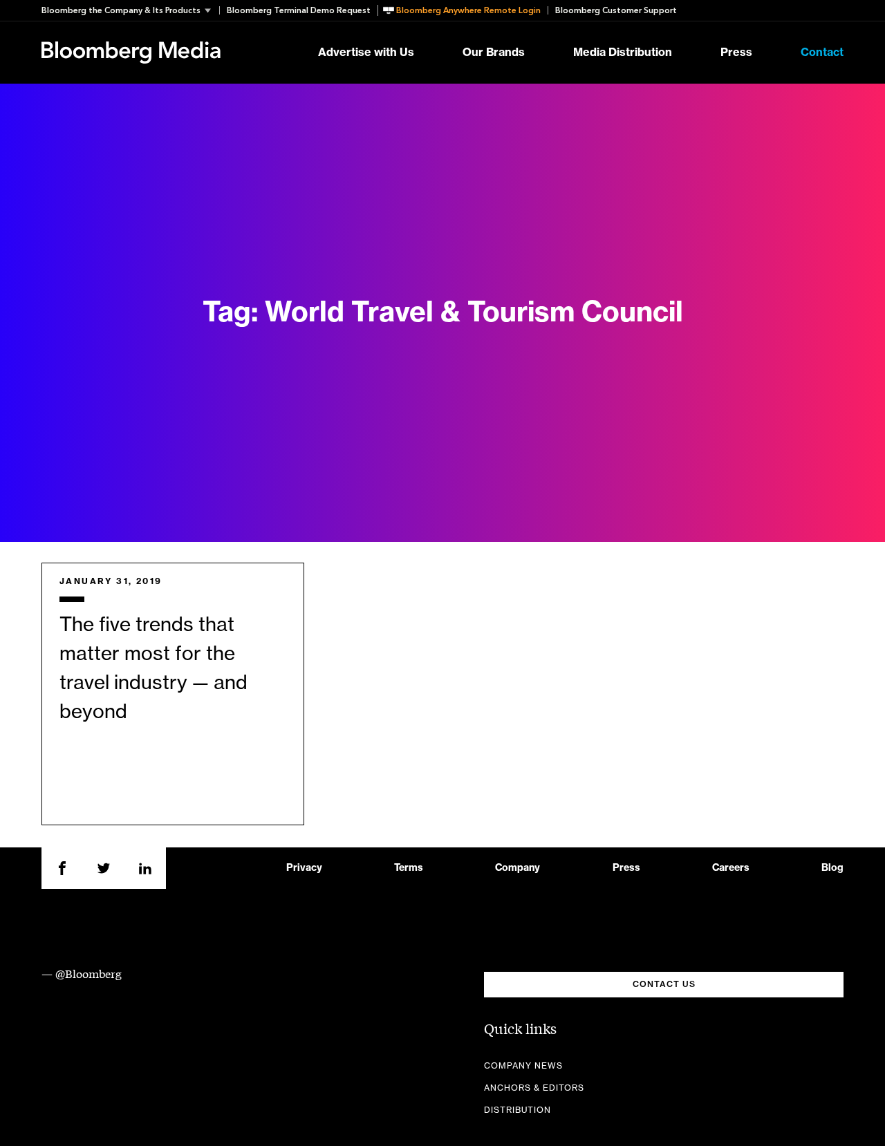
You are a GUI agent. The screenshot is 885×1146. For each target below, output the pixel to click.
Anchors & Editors (534, 1088)
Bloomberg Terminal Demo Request (299, 10)
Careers (730, 868)
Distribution (517, 1110)
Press (736, 52)
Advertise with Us (366, 52)
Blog (832, 868)
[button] (130, 10)
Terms (408, 868)
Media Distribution (622, 52)
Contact (822, 52)
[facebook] (62, 868)
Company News (523, 1066)
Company (517, 868)
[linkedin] (145, 868)
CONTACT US (664, 984)
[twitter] (103, 868)
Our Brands (494, 52)
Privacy (304, 868)
